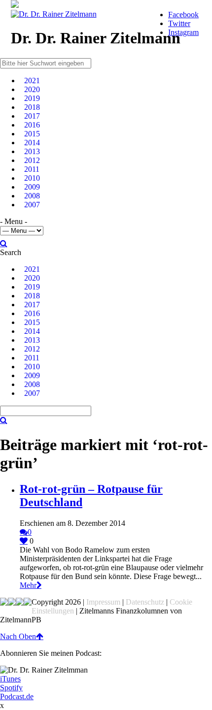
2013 (32, 151)
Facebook (183, 14)
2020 (32, 89)
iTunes (10, 679)
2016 (32, 125)
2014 (32, 142)
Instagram (183, 32)
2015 (32, 133)
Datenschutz (145, 602)
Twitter (179, 23)
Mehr (28, 585)
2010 (32, 178)
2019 (32, 98)
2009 (32, 187)
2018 (32, 107)
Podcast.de (17, 696)
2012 (32, 160)
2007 (32, 204)
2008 (32, 196)
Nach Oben (18, 636)
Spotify (11, 687)
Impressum (103, 602)
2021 (32, 80)
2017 (32, 116)
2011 (31, 169)
